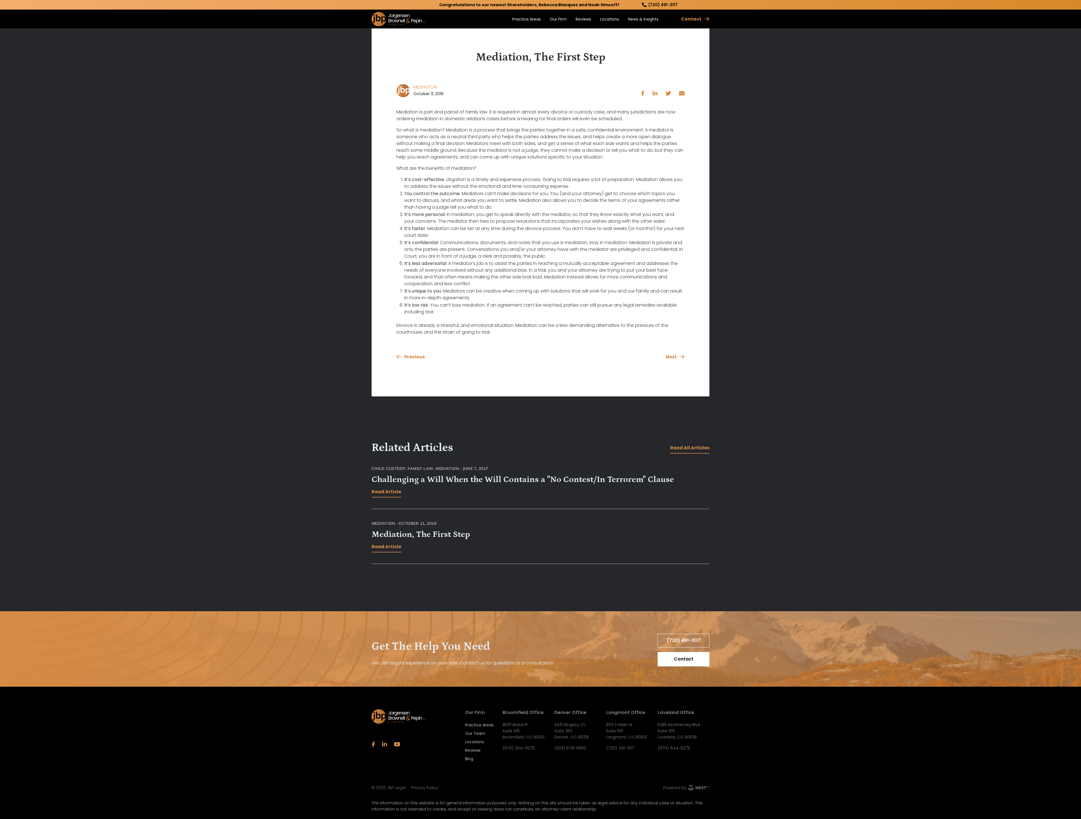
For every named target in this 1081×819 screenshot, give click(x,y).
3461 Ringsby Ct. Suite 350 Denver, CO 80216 (571, 731)
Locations (609, 19)
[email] (682, 94)
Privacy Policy (424, 788)
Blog (469, 759)
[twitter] (668, 94)
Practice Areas (526, 19)
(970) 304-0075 (518, 748)
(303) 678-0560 (570, 748)
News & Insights (643, 19)
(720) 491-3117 (663, 5)
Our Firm (558, 19)
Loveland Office (676, 712)
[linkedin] (655, 94)
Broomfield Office (523, 712)
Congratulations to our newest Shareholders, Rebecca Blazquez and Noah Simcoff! (529, 5)
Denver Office (570, 712)
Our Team (475, 733)
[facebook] (643, 94)
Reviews (583, 19)
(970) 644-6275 (674, 748)
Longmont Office (625, 712)
